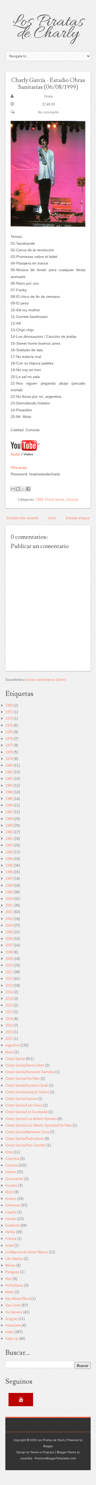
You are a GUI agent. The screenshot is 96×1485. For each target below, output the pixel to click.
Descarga (19, 467)
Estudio (11, 1218)
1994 (9, 858)
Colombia (12, 1158)
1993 (9, 852)
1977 (9, 745)
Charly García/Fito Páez (22, 1078)
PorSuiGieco (14, 1285)
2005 (9, 932)
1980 (9, 765)
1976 (9, 738)
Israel (9, 1245)
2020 (9, 1032)
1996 (9, 871)
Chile (9, 1152)
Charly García (54, 499)
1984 (9, 792)
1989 (9, 825)
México (10, 1265)
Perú (8, 1278)
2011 (9, 971)
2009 (9, 958)
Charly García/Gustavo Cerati (26, 1085)
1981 (9, 771)
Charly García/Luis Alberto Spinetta (31, 1118)
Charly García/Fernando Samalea (29, 1071)
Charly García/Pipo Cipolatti (25, 1145)
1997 (9, 878)
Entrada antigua (77, 518)
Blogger (48, 1446)
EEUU (9, 1192)
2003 (9, 918)
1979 (9, 758)
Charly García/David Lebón (24, 1065)
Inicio (52, 518)
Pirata (48, 96)
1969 (9, 705)
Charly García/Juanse (21, 1098)
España (11, 1212)
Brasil (9, 1052)
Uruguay (11, 1318)
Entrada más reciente (22, 518)
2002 (9, 911)
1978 (9, 752)
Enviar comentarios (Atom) (46, 679)
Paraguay (12, 1271)
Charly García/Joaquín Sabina (27, 1092)
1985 (9, 798)
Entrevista (12, 1205)
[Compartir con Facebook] (28, 488)
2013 (9, 985)
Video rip (11, 1338)
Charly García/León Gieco (23, 1105)
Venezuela (13, 1325)
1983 (9, 785)
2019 (9, 1025)
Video (9, 1331)
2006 (9, 938)
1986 (9, 805)
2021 (9, 1038)
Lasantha (26, 1458)
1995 (9, 865)
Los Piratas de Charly (48, 28)
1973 (9, 718)
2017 (9, 1011)
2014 (9, 992)
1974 (9, 725)
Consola (72, 499)
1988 (9, 818)
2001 (9, 905)
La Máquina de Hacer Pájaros (26, 1252)
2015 (9, 998)
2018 (9, 1018)
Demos (10, 1171)
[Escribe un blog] (18, 488)
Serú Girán (13, 1305)
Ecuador (11, 1185)
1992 (9, 845)
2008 (9, 952)
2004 (9, 925)
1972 (9, 711)
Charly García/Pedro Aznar (24, 1138)
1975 (9, 732)
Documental (14, 1178)
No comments (48, 112)
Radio (9, 1292)
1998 (9, 885)
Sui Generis (13, 1312)
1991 (9, 838)
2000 (9, 898)
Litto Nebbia (14, 1258)
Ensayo (10, 1198)
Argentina (12, 1045)
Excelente (12, 1225)
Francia (10, 1238)
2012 (9, 978)
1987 (9, 811)
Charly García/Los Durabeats (26, 1111)
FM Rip (10, 1231)
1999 (39, 499)
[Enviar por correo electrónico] (13, 488)
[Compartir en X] (23, 488)
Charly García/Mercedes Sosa (27, 1131)
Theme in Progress (42, 1452)
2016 (9, 1005)
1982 (9, 778)
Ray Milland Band (17, 1298)
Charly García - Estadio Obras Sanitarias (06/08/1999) (48, 83)
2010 (9, 965)
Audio (15, 454)
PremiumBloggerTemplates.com (55, 1458)
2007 (9, 945)
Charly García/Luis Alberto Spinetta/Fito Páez (38, 1125)
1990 (9, 832)
